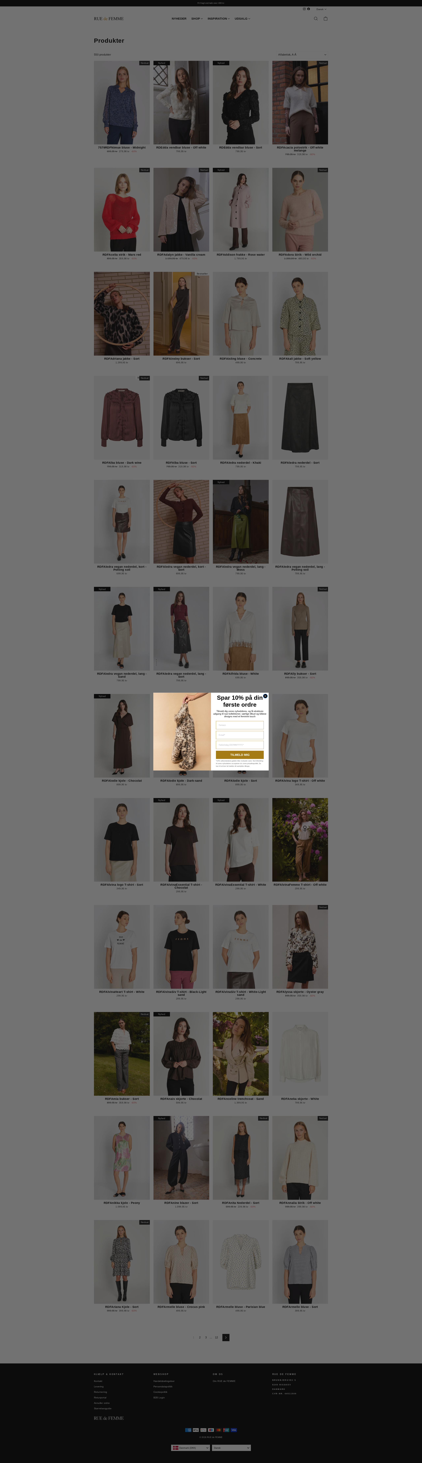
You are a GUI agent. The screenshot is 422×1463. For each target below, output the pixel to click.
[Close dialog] (265, 696)
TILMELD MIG (240, 754)
